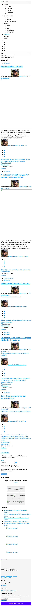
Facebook (19, 435)
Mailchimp (4, 320)
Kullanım (10, 12)
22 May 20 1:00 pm (22, 256)
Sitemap (3, 576)
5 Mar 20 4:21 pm (21, 307)
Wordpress (7, 63)
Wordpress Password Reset (15, 159)
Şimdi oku (3, 168)
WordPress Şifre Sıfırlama (12, 66)
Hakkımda (10, 6)
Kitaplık (9, 8)
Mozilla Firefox (9, 378)
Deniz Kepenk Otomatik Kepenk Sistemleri (16, 521)
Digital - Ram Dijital (17, 604)
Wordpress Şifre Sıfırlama (17, 161)
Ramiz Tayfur (23, 76)
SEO (9, 17)
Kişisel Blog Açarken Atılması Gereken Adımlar (13, 397)
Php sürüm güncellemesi (23, 270)
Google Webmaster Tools (13, 437)
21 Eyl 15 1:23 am (21, 421)
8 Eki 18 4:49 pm (21, 365)
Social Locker (15, 438)
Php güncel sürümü (10, 270)
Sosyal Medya (12, 21)
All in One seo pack (10, 435)
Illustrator (11, 32)
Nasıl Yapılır (7, 332)
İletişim (5, 38)
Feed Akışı (3, 577)
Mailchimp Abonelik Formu (14, 320)
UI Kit (9, 29)
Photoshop (11, 30)
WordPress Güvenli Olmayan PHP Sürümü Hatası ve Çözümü (15, 176)
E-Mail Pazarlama (9, 278)
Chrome (3, 378)
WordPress (6, 34)
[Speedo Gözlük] (10, 489)
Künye (5, 4)
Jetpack (8, 438)
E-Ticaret (6, 14)
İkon (9, 27)
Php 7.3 (3, 270)
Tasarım (6, 23)
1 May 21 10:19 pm (21, 146)
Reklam (7, 36)
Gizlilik (9, 10)
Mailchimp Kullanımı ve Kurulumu (15, 283)
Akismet (3, 435)
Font (8, 25)
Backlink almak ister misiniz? (9, 591)
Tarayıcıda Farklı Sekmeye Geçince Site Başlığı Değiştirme (16, 339)
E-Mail (9, 19)
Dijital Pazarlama (8, 16)
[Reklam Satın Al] (22, 489)
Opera (15, 378)
